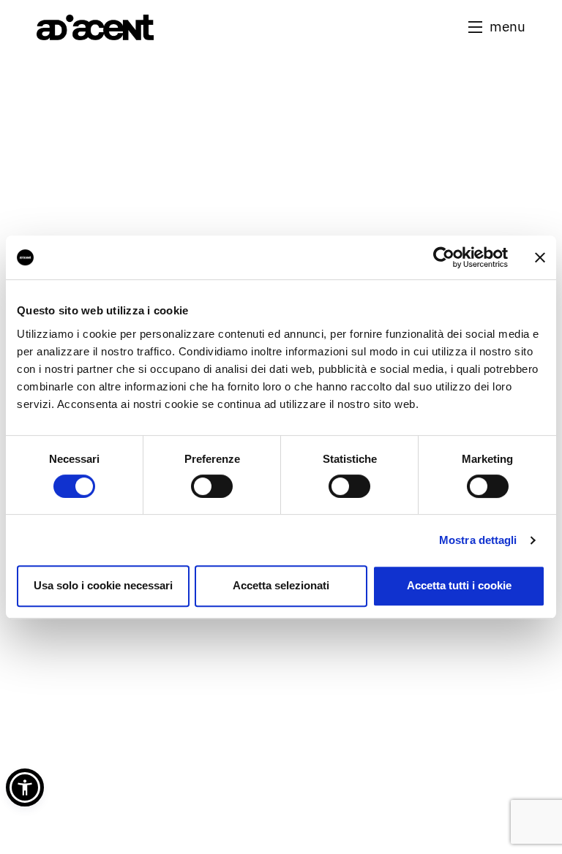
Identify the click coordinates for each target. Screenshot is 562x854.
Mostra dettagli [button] (478, 540)
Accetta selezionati (281, 585)
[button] (496, 27)
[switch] (212, 486)
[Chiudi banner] (540, 257)
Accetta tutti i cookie (459, 585)
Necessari (74, 459)
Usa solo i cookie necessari (103, 585)
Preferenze (212, 459)
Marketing (487, 459)
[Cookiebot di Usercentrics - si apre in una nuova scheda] (444, 257)
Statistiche (350, 459)
